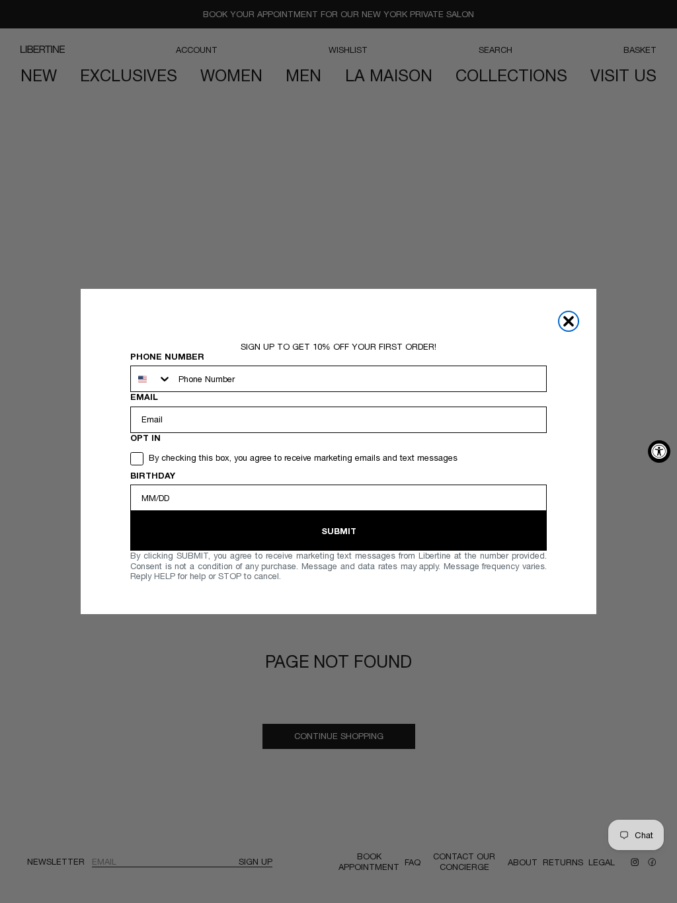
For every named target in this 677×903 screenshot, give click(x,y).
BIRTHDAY (152, 476)
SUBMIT (338, 531)
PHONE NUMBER (167, 357)
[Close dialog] (568, 321)
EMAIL (144, 397)
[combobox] (151, 378)
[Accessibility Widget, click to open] (659, 451)
